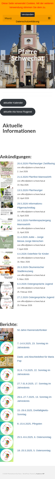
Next (52, 55)
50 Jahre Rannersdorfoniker (32, 330)
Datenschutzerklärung (27, 21)
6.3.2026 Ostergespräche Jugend (35, 284)
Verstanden (27, 14)
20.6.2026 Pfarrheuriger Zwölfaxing (36, 163)
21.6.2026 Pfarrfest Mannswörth (34, 177)
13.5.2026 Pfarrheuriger (30, 190)
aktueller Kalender (13, 102)
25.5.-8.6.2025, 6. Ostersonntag (34, 437)
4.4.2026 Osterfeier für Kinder (33, 253)
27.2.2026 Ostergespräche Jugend (35, 297)
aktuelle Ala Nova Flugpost (17, 111)
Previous (3, 55)
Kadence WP (40, 473)
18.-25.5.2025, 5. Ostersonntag (33, 450)
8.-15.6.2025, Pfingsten (29, 423)
